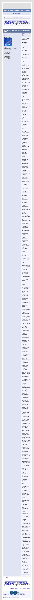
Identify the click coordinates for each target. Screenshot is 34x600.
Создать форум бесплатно (24, 588)
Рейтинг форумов (13, 588)
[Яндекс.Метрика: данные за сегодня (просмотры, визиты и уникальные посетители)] (7, 594)
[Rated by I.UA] (20, 593)
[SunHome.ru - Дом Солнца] (18, 594)
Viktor (5, 36)
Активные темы (16, 13)
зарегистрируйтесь (21, 17)
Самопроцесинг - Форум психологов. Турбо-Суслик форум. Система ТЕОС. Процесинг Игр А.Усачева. (15, 21)
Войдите (13, 17)
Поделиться (24, 33)
